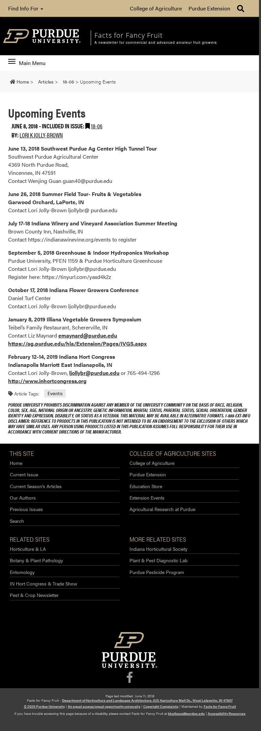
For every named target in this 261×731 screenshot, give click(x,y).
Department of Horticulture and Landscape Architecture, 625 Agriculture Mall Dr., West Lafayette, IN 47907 (147, 700)
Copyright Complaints (160, 706)
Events (55, 393)
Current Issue (24, 474)
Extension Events (147, 497)
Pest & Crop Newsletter (34, 595)
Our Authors (23, 497)
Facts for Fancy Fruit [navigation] (128, 35)
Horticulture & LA (28, 548)
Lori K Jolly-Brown (41, 135)
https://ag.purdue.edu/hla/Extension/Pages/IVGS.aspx (77, 343)
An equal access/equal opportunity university (104, 706)
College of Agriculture (156, 8)
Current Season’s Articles (36, 486)
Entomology (22, 572)
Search (17, 520)
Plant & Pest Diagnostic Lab (158, 560)
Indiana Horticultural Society (158, 548)
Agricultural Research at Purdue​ (162, 509)
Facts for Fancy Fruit (220, 706)
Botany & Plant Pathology (36, 560)
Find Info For (24, 8)
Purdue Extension (209, 8)
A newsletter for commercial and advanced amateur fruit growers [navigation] (155, 42)
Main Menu (32, 63)
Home (16, 462)
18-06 (97, 126)
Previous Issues (26, 509)
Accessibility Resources (226, 713)
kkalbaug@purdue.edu (186, 713)
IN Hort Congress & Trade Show (43, 583)
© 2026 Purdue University (44, 706)
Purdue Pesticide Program (156, 572)
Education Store (145, 486)
